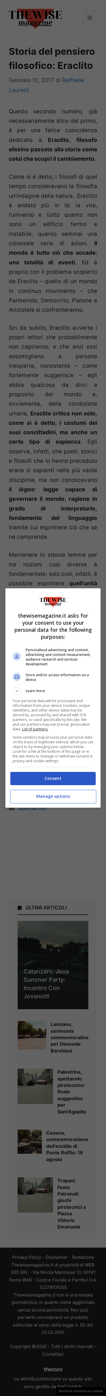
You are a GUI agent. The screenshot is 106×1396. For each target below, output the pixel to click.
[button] (53, 691)
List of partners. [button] (35, 729)
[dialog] (53, 698)
